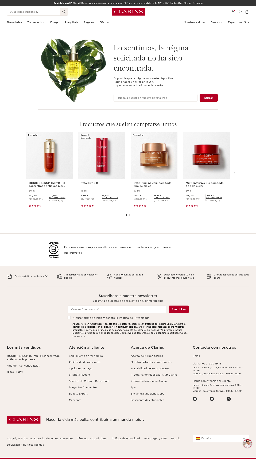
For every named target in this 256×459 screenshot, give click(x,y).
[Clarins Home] (128, 12)
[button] (35, 347)
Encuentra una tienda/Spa (147, 393)
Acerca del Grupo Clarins (147, 356)
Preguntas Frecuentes (83, 387)
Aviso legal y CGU (155, 438)
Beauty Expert (78, 393)
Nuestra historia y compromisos (151, 362)
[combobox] (221, 438)
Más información (73, 252)
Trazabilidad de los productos (150, 368)
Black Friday (15, 372)
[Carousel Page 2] (129, 215)
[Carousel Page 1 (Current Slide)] (126, 215)
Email (196, 356)
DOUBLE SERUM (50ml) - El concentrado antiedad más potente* (33, 358)
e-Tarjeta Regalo (79, 374)
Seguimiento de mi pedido (86, 356)
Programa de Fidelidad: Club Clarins (154, 374)
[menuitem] (233, 12)
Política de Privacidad (126, 438)
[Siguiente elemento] (234, 173)
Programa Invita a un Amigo (149, 381)
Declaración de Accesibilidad (25, 444)
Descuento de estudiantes (147, 400)
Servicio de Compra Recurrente (89, 381)
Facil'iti (175, 438)
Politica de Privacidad (133, 317)
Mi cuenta (75, 400)
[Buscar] (64, 12)
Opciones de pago (80, 368)
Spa (133, 387)
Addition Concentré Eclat (23, 365)
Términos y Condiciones (92, 438)
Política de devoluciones (84, 362)
